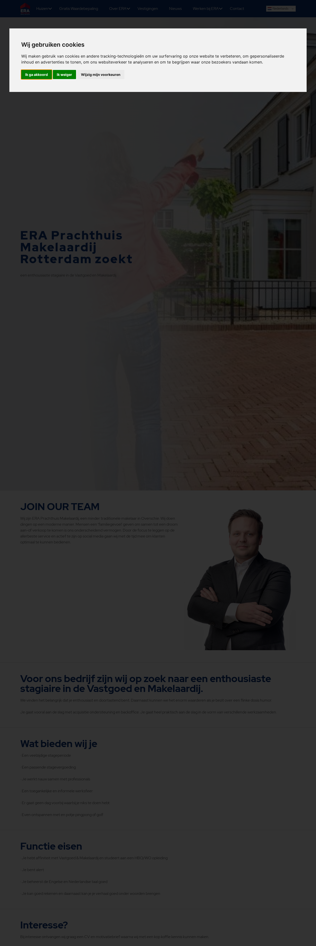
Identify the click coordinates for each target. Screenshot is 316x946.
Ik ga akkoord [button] (36, 74)
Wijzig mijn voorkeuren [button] (100, 74)
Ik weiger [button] (64, 74)
